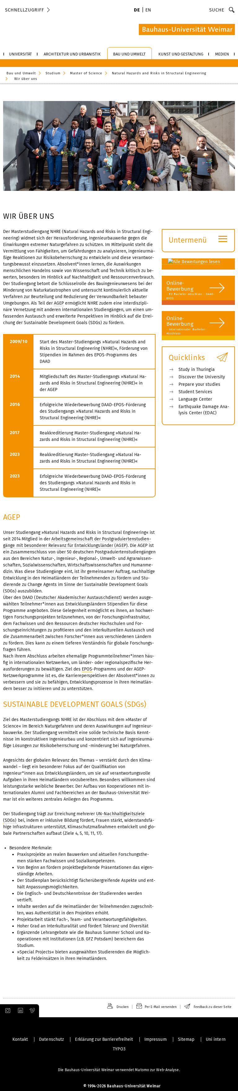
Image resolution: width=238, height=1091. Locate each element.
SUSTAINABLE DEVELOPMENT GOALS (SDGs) (75, 704)
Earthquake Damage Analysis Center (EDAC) (203, 410)
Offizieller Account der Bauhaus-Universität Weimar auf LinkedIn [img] (19, 1010)
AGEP (59, 303)
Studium (53, 73)
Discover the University (201, 377)
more (197, 293)
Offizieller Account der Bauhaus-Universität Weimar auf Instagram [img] (6, 1010)
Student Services (195, 391)
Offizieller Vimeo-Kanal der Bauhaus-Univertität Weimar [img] (32, 1010)
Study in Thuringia (196, 369)
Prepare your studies (199, 384)
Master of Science (86, 73)
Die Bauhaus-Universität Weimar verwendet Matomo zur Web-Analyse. (119, 1070)
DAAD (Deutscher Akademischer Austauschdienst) (72, 597)
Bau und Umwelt (21, 73)
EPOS (87, 669)
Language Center (195, 399)
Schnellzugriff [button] (24, 10)
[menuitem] (136, 10)
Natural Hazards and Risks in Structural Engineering (159, 73)
